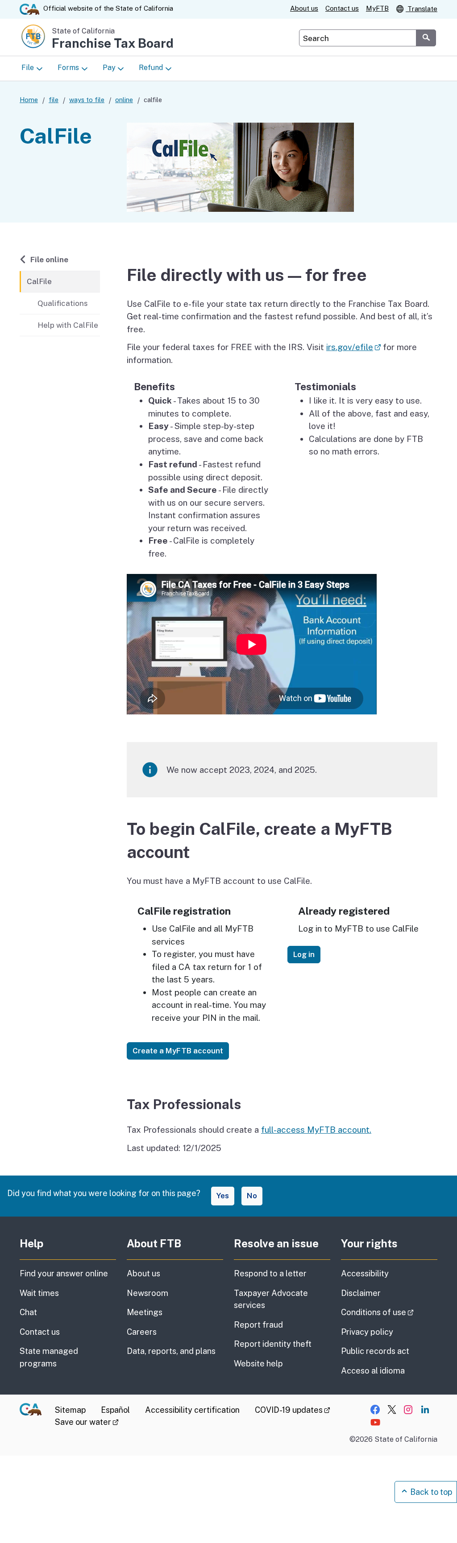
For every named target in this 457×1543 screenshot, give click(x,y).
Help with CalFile (67, 325)
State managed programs (49, 1357)
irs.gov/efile (353, 347)
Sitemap (70, 1410)
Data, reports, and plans (171, 1351)
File (27, 67)
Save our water (87, 1422)
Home (29, 99)
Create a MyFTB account (178, 1050)
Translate (421, 8)
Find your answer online (64, 1273)
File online (49, 259)
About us (304, 8)
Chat (28, 1312)
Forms (68, 67)
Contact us (342, 8)
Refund (151, 67)
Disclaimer (361, 1293)
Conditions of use (389, 1312)
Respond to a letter (270, 1273)
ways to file (86, 99)
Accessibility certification (192, 1410)
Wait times (39, 1293)
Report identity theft (273, 1344)
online (124, 99)
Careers (142, 1332)
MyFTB (377, 8)
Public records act (375, 1351)
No (252, 1195)
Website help (258, 1363)
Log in (304, 954)
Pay (109, 67)
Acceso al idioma (373, 1370)
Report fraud (258, 1324)
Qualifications (62, 303)
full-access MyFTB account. (316, 1130)
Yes (222, 1195)
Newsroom (147, 1293)
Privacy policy (367, 1332)
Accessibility (365, 1273)
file (53, 99)
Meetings (144, 1312)
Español (115, 1410)
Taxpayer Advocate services (271, 1299)
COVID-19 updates (292, 1410)
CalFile (39, 281)
